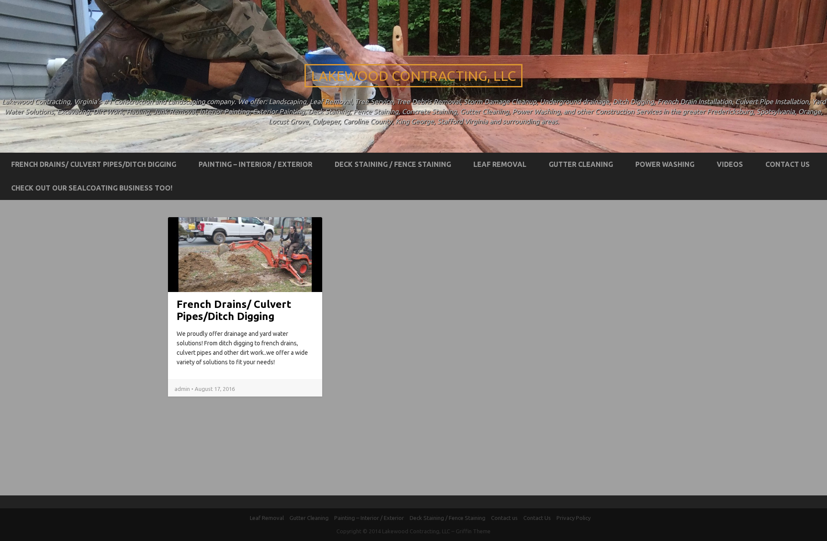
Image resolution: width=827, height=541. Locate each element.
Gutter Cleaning (581, 164)
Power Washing (664, 164)
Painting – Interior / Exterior (255, 164)
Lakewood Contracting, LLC (413, 75)
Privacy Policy (574, 518)
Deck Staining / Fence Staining (393, 164)
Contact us (787, 164)
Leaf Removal (499, 164)
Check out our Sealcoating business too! (91, 188)
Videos (730, 164)
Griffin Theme (473, 531)
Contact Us (537, 518)
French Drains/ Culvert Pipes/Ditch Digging (93, 164)
